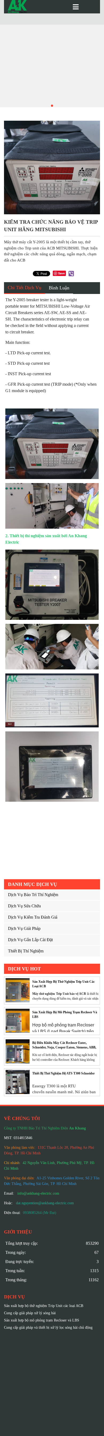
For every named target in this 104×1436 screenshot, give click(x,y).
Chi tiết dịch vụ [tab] (24, 287)
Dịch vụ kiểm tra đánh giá (32, 917)
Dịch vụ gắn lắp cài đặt (30, 939)
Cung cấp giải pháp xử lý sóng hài (30, 1313)
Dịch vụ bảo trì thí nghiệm (33, 894)
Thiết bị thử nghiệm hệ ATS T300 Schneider (63, 1073)
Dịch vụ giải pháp (24, 928)
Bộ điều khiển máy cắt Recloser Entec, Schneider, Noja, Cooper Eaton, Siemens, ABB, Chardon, (64, 1045)
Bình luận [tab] (59, 287)
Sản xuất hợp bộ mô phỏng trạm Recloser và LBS (64, 1014)
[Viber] (71, 273)
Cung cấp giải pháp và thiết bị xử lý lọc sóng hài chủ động (48, 1327)
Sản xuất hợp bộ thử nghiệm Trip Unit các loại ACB (63, 984)
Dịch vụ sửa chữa (24, 906)
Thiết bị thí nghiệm (25, 951)
